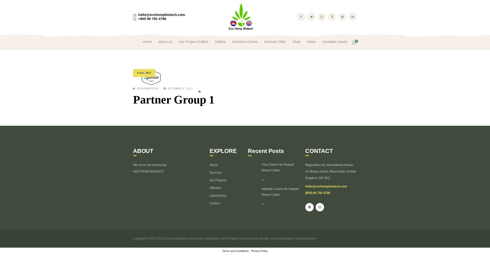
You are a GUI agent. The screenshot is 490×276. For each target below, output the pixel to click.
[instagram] (320, 207)
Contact (215, 203)
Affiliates (215, 188)
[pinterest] (309, 207)
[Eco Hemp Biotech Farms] (241, 16)
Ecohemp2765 (147, 88)
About (214, 165)
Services (215, 172)
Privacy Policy (259, 250)
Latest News (218, 195)
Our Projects (218, 180)
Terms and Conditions (235, 250)
